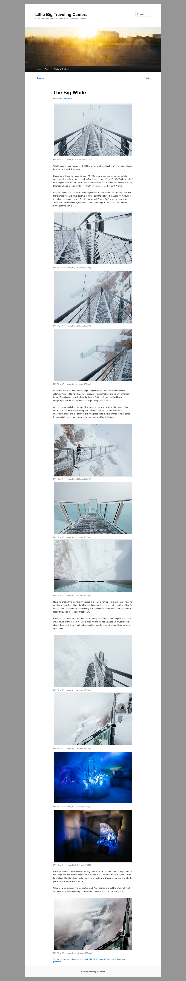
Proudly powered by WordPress (93, 971)
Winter (106, 959)
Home (38, 69)
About (47, 69)
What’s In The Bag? (61, 69)
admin (114, 959)
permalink (57, 961)
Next (148, 78)
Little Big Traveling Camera (61, 14)
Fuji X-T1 (88, 959)
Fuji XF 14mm (98, 959)
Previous (39, 78)
